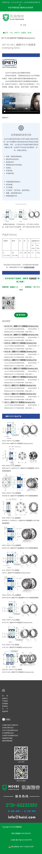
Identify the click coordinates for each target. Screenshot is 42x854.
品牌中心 (5, 698)
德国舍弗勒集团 (7, 741)
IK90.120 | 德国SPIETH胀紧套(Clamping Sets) (20, 377)
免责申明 (5, 711)
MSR (3, 466)
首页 (6, 33)
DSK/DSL (5, 669)
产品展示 (5, 701)
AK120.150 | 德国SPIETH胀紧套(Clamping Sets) (21, 326)
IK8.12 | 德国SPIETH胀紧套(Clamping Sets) (19, 402)
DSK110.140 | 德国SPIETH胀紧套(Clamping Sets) (18, 672)
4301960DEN (26, 833)
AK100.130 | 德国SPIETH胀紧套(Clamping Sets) (21, 334)
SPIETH (17, 33)
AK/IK (29, 33)
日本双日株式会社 (8, 728)
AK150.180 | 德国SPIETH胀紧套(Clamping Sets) (17, 443)
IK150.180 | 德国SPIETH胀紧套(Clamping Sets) (21, 368)
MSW (4, 493)
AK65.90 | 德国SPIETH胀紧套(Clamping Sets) (20, 343)
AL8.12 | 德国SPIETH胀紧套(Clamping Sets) (16, 573)
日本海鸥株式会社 (8, 733)
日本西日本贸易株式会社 (10, 735)
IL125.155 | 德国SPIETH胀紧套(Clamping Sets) (17, 647)
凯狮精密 (33, 278)
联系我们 (5, 706)
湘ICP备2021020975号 (24, 840)
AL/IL (3, 570)
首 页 (5, 696)
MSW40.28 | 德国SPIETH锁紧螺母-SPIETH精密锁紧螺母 (20, 496)
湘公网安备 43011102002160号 (22, 846)
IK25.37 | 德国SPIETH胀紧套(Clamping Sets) (20, 394)
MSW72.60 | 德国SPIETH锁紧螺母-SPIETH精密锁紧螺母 (20, 548)
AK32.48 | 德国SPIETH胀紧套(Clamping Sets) (20, 351)
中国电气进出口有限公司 (10, 725)
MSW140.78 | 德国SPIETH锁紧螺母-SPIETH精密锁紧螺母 (20, 598)
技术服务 (5, 704)
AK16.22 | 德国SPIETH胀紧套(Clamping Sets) (20, 360)
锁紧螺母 (18, 466)
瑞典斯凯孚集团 (7, 738)
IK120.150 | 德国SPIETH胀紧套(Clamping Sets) (17, 622)
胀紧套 (23, 33)
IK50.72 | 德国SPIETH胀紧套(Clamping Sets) (20, 385)
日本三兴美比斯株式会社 (10, 730)
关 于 (5, 709)
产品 (11, 33)
